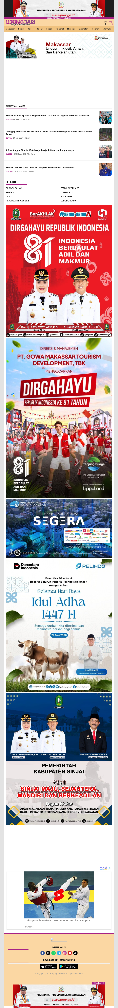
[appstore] (48, 966)
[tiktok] (75, 953)
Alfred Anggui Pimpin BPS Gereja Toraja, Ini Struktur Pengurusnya (40, 150)
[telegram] (59, 953)
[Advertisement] (59, 79)
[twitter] (48, 953)
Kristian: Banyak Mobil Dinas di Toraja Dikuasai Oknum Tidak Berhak (40, 167)
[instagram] (64, 953)
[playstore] (68, 966)
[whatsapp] (53, 953)
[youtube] (70, 953)
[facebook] (42, 953)
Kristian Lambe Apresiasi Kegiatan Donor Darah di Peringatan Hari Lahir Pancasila (47, 115)
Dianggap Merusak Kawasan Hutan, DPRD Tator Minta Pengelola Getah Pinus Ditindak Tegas (49, 133)
